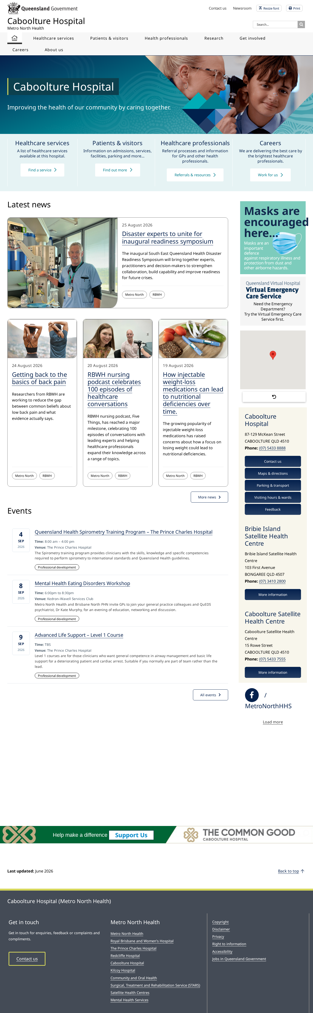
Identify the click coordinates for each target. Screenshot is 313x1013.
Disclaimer (221, 929)
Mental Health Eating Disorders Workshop (82, 583)
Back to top (288, 871)
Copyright (220, 921)
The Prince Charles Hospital (133, 948)
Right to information (229, 944)
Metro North (134, 294)
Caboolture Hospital (127, 963)
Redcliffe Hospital (125, 955)
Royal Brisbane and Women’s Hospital (142, 941)
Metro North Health (127, 933)
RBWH (157, 294)
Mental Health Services (129, 1000)
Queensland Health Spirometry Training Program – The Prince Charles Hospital (123, 532)
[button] (273, 355)
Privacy (218, 936)
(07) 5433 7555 (272, 659)
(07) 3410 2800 (272, 581)
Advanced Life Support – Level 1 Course (79, 635)
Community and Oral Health (134, 978)
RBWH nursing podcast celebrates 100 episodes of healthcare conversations (114, 389)
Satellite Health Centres (130, 992)
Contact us (27, 959)
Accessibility (222, 951)
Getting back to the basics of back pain (39, 378)
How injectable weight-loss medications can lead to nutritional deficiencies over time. (193, 392)
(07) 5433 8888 (272, 448)
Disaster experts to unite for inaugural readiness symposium (167, 237)
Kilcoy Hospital (123, 970)
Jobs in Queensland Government (239, 958)
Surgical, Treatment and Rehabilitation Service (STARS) (155, 985)
